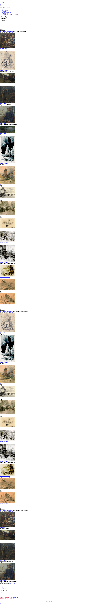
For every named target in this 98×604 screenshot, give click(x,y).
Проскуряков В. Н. (3, 48)
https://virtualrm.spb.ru (14, 597)
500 (14, 32)
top (0, 603)
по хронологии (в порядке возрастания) (7, 31)
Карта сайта (4, 585)
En (2, 4)
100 (12, 32)
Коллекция (4, 11)
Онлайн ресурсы (5, 10)
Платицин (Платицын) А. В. (5, 70)
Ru (0, 4)
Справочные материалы (6, 12)
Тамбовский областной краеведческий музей (10, 14)
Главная (3, 2)
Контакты (4, 588)
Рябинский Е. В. (3, 103)
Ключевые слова (5, 13)
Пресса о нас (4, 587)
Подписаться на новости (6, 586)
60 (10, 32)
